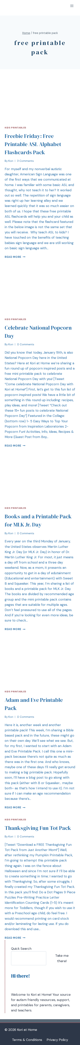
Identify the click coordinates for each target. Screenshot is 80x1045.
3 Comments (25, 161)
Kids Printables (15, 127)
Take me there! (62, 958)
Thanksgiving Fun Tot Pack (38, 828)
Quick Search (21, 948)
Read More (13, 257)
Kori (10, 161)
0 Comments (25, 344)
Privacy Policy (57, 1040)
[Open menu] (71, 6)
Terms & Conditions (27, 1040)
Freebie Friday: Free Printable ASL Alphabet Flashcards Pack (33, 144)
